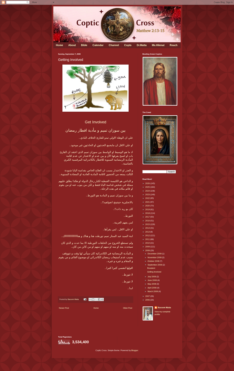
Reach (173, 45)
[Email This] (90, 299)
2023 (147, 194)
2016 (147, 221)
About (72, 45)
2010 (147, 243)
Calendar (97, 45)
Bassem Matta (164, 307)
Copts (127, 45)
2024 (147, 191)
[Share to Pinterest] (102, 299)
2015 (147, 224)
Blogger (134, 350)
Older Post (127, 308)
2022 (147, 198)
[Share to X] (96, 299)
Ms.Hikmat (158, 45)
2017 (147, 217)
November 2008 (155, 257)
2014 (147, 228)
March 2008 (153, 291)
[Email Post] (85, 299)
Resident (151, 268)
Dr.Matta (142, 45)
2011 (147, 239)
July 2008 (152, 277)
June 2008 (152, 280)
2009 (147, 247)
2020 (147, 206)
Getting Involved (154, 272)
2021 (147, 202)
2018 (147, 213)
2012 (147, 235)
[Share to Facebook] (99, 299)
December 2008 (155, 254)
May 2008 (152, 284)
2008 (147, 250)
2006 (147, 300)
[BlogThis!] (93, 299)
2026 (147, 183)
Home (59, 45)
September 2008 (155, 265)
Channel (114, 45)
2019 (147, 209)
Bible (84, 45)
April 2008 (152, 288)
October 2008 (154, 261)
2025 (147, 187)
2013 (147, 232)
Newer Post (64, 308)
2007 (147, 296)
